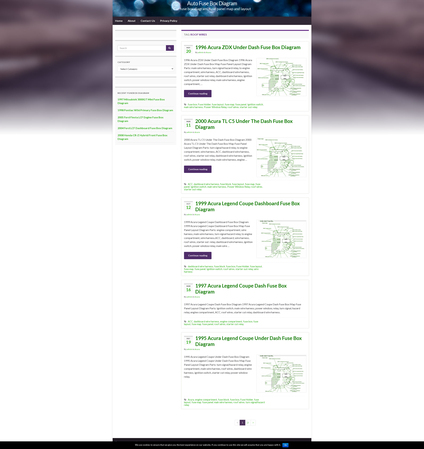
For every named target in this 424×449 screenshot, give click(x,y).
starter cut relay (235, 324)
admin (201, 52)
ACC (190, 184)
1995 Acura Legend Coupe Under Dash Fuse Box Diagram (248, 341)
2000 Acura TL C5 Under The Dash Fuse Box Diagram (244, 124)
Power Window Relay (215, 107)
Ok (285, 445)
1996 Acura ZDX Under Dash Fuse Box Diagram (248, 47)
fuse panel (240, 104)
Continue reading (197, 93)
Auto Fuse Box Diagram (212, 3)
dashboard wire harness (206, 184)
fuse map (229, 104)
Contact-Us (148, 20)
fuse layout (218, 104)
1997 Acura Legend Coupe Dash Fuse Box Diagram (241, 289)
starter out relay (248, 107)
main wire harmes (223, 402)
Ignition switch (255, 104)
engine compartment (231, 321)
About (131, 20)
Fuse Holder (204, 104)
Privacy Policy (168, 20)
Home (119, 20)
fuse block (225, 184)
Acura (208, 52)
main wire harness (193, 107)
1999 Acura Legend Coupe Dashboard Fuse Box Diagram (247, 206)
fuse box (192, 104)
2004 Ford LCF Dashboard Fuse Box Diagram (145, 128)
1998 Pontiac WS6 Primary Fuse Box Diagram (145, 110)
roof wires (233, 107)
